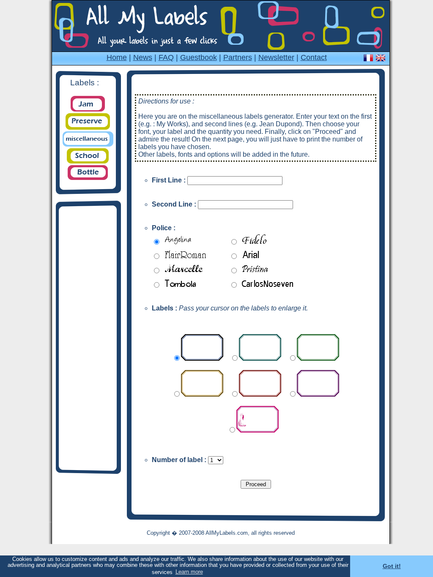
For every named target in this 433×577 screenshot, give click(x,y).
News (142, 57)
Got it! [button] (392, 566)
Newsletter (276, 57)
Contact (314, 57)
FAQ (166, 57)
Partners (237, 57)
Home (117, 57)
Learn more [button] (189, 572)
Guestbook (198, 57)
